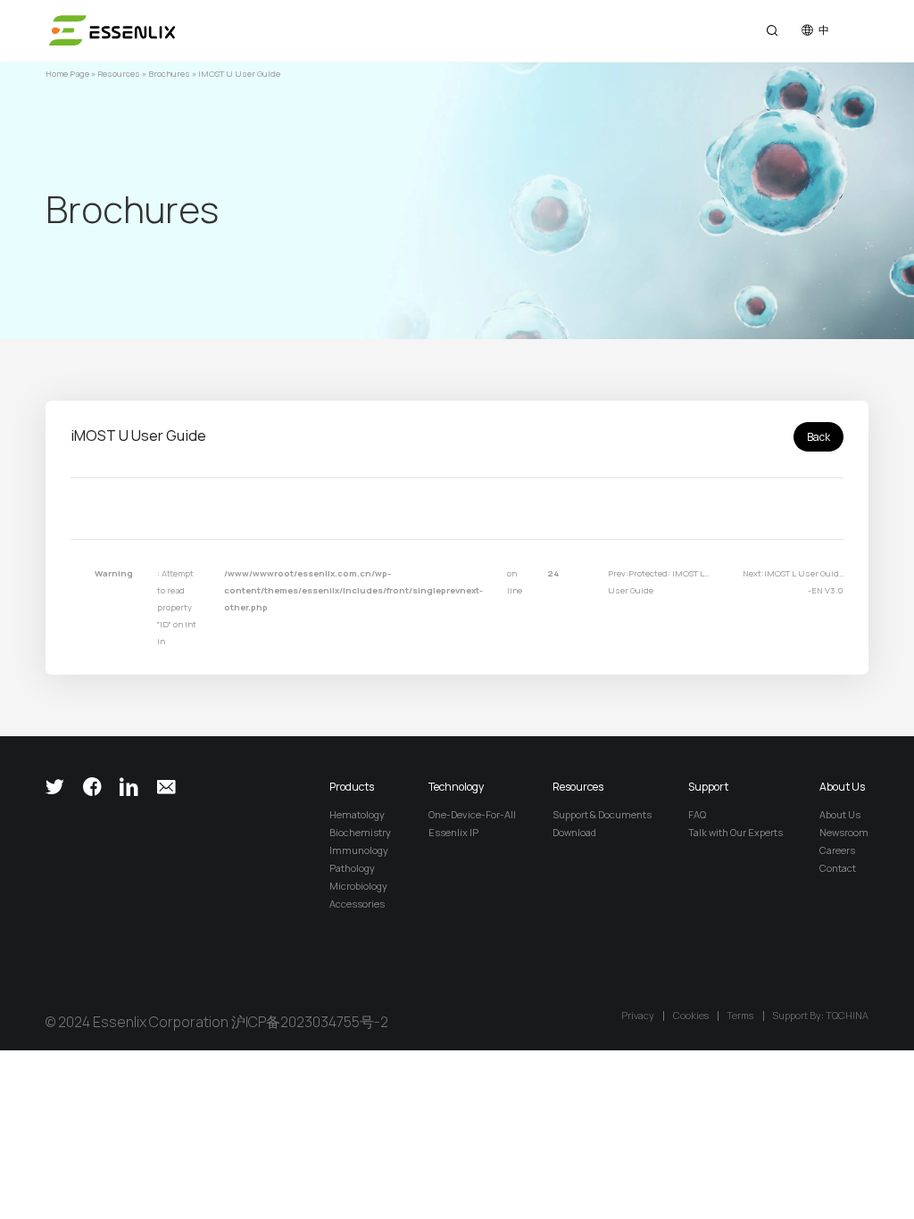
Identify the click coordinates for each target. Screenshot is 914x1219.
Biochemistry (360, 832)
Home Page (67, 73)
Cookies (690, 1016)
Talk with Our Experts (735, 832)
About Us (839, 814)
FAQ (697, 814)
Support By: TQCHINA (820, 1016)
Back (818, 436)
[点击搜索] (772, 30)
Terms (740, 1016)
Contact (837, 868)
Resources (118, 73)
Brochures (169, 73)
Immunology (358, 850)
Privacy (637, 1016)
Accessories (357, 903)
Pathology (352, 868)
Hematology (357, 814)
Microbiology (358, 885)
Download (574, 832)
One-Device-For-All (472, 814)
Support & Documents (602, 814)
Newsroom (843, 832)
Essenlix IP (453, 832)
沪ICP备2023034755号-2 (309, 1022)
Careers (837, 850)
